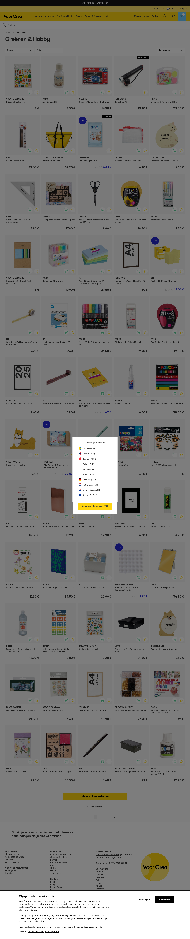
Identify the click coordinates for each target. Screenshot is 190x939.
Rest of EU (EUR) (90, 495)
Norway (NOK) (89, 454)
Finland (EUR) (88, 464)
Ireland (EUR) (88, 469)
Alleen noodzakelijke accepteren (43, 931)
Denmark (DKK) (89, 459)
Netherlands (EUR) (90, 485)
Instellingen (144, 899)
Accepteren (164, 899)
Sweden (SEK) (89, 449)
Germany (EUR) (89, 480)
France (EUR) (88, 474)
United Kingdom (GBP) (92, 490)
